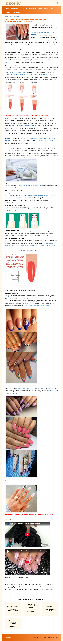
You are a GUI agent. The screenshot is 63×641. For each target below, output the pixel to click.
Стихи (51, 8)
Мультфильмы (24, 8)
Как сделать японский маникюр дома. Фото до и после (50, 608)
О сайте (40, 637)
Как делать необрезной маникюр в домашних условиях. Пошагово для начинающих (31, 608)
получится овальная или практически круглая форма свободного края (29, 74)
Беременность (18, 12)
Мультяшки (14, 8)
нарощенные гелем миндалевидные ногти (22, 125)
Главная (7, 8)
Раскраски (8, 12)
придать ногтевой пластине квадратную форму (29, 185)
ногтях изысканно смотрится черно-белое (26, 388)
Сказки (46, 8)
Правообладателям (47, 637)
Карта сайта (55, 637)
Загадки (40, 8)
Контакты (35, 637)
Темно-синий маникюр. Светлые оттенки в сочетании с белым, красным (12, 623)
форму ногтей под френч (14, 296)
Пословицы (32, 8)
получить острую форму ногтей (16, 72)
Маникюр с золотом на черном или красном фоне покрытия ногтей (12, 608)
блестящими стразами (52, 390)
